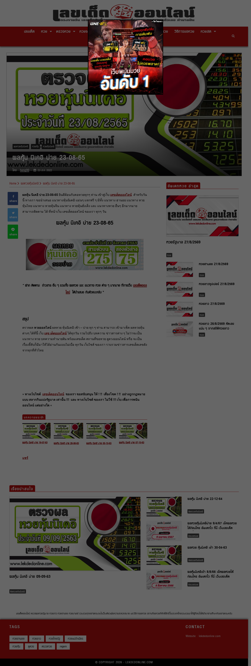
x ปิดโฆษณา (157, 21)
